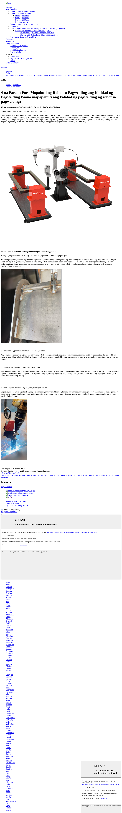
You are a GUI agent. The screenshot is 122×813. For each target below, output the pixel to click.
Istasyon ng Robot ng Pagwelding (23, 37)
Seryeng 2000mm (22, 20)
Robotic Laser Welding (28, 475)
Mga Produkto (11, 9)
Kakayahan (10, 41)
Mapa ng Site (6, 473)
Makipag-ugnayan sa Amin (16, 501)
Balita (12, 61)
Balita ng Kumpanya (13, 85)
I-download (14, 56)
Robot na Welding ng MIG (20, 13)
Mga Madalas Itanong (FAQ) (21, 59)
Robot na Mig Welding (9, 475)
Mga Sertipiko (15, 52)
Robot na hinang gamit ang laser (22, 11)
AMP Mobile (17, 473)
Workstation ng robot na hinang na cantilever (37, 33)
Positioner (14, 26)
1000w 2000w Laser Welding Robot (68, 475)
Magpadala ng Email (9, 512)
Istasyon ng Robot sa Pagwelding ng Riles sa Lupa (39, 35)
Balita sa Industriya (13, 87)
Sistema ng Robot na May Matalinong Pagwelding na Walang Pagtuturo (37, 28)
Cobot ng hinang (21, 22)
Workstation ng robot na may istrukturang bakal (33, 31)
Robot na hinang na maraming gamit (24, 24)
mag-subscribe (6, 487)
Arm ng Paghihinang (45, 475)
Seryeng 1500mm (22, 16)
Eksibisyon (14, 48)
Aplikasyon (10, 39)
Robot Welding (88, 475)
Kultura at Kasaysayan (19, 46)
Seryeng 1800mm (22, 18)
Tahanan (9, 7)
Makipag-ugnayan (12, 63)
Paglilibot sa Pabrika (18, 50)
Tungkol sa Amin (12, 43)
